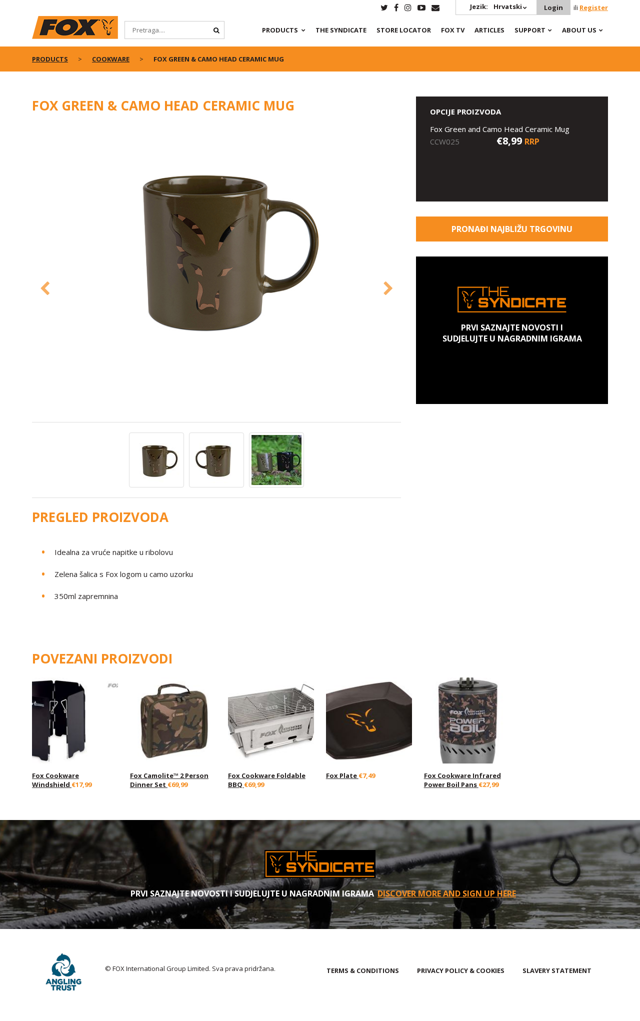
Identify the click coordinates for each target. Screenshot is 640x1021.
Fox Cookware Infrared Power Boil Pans (462, 780)
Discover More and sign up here (447, 893)
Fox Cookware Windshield (55, 780)
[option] (217, 248)
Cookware (111, 59)
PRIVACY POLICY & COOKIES (460, 970)
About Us (579, 30)
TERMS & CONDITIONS (362, 970)
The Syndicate (341, 30)
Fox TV (452, 30)
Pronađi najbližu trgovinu (512, 229)
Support (530, 30)
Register (594, 7)
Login (553, 7)
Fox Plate (342, 775)
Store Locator (403, 30)
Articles (489, 30)
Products (280, 30)
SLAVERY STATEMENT (557, 970)
